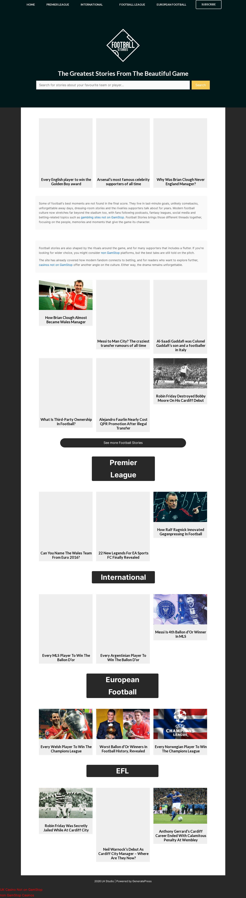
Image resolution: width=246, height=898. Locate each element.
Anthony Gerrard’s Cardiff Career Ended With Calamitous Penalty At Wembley (180, 835)
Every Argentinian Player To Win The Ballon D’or (123, 657)
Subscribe (209, 4)
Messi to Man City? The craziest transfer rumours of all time (123, 343)
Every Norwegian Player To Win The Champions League (181, 748)
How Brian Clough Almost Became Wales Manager (66, 319)
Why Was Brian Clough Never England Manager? (181, 181)
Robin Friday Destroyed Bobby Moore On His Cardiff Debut (181, 398)
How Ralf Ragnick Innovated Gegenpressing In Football (180, 531)
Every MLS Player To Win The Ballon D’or (66, 657)
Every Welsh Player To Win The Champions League (66, 748)
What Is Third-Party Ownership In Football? (66, 421)
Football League (132, 4)
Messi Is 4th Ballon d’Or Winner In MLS (180, 634)
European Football (171, 4)
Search (200, 85)
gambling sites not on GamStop (102, 217)
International (92, 4)
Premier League (57, 4)
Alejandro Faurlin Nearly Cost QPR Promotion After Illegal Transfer (123, 423)
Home (31, 4)
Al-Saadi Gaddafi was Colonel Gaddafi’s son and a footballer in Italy (180, 345)
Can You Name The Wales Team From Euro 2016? (66, 555)
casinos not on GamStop (56, 265)
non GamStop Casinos (17, 895)
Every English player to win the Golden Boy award (66, 181)
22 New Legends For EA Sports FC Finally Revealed (123, 555)
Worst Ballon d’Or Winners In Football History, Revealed (123, 748)
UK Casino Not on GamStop (21, 890)
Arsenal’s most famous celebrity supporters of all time (123, 181)
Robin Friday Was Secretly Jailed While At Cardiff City (66, 827)
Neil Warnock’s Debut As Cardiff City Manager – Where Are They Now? (123, 853)
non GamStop (110, 253)
